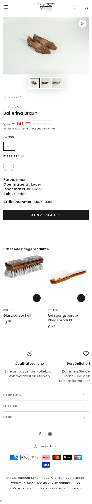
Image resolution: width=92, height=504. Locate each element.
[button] (74, 7)
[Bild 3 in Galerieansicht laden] (57, 83)
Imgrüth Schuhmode (33, 478)
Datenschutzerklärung (53, 483)
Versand (8, 128)
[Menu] (6, 7)
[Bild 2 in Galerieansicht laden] (46, 83)
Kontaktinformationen (46, 488)
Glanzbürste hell (17, 315)
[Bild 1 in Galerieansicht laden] (35, 83)
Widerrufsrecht (22, 483)
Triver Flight (13, 106)
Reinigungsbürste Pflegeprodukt (63, 317)
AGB (78, 483)
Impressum (75, 488)
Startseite (11, 97)
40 (11, 147)
